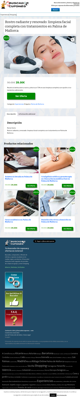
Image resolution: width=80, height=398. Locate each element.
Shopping (13, 15)
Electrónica (25, 381)
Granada (45, 357)
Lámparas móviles (41, 385)
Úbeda (67, 370)
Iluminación (5, 385)
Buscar (55, 10)
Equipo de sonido (33, 381)
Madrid (21, 361)
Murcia (28, 361)
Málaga (35, 361)
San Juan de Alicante (21, 366)
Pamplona (67, 362)
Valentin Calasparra (16, 370)
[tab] (11, 114)
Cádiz (22, 357)
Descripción (11, 114)
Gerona (38, 357)
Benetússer (56, 353)
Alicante (19, 353)
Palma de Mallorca (37, 104)
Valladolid (26, 370)
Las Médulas (69, 357)
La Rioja (64, 357)
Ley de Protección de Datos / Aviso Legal (18, 335)
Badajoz (39, 354)
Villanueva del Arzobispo (37, 370)
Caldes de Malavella (65, 353)
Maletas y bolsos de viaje (59, 385)
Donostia (27, 357)
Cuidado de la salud (49, 377)
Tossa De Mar (69, 366)
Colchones (24, 377)
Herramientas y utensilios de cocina (64, 381)
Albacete (12, 354)
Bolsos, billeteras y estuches (39, 374)
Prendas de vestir (24, 387)
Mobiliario (71, 385)
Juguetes (32, 385)
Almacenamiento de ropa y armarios (10, 374)
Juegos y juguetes (22, 385)
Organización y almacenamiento (10, 387)
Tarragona (51, 366)
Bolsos (30, 374)
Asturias (32, 353)
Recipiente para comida (69, 387)
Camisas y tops (68, 374)
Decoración (5, 381)
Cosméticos (40, 377)
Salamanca (13, 366)
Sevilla (31, 365)
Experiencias (5, 15)
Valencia (6, 370)
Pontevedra (5, 366)
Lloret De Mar (13, 361)
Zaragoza (61, 370)
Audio (27, 374)
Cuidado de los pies (60, 377)
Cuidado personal (71, 377)
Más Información (62, 395)
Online (42, 361)
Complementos (32, 377)
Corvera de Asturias (15, 357)
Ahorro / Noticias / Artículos (15, 267)
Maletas (49, 385)
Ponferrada (74, 361)
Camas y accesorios (58, 374)
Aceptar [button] (53, 395)
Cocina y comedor (14, 377)
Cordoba (5, 357)
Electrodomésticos (15, 381)
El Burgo (33, 357)
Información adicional (27, 114)
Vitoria (46, 370)
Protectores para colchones (51, 387)
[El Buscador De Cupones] (15, 4)
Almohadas (22, 374)
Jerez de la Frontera (55, 357)
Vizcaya (53, 370)
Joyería (12, 384)
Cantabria (74, 353)
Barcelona (47, 353)
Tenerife (61, 365)
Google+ (7, 337)
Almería (26, 354)
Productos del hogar (37, 387)
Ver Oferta (21, 96)
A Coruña (6, 353)
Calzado (50, 374)
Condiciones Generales (12, 333)
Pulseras (61, 388)
